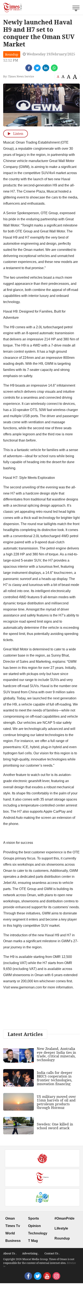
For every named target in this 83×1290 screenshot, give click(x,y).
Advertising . (30, 1253)
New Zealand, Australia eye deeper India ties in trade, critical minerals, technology (56, 1054)
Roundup (11, 54)
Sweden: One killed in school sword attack (55, 1126)
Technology (37, 1233)
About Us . (9, 1253)
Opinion (34, 1226)
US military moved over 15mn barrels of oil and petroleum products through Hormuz (56, 1102)
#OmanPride (64, 1218)
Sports (33, 1218)
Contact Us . (52, 1253)
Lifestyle (61, 1228)
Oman (10, 1218)
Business (13, 1240)
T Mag (33, 1240)
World (10, 1233)
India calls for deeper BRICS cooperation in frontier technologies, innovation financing (54, 1078)
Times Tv (12, 1226)
